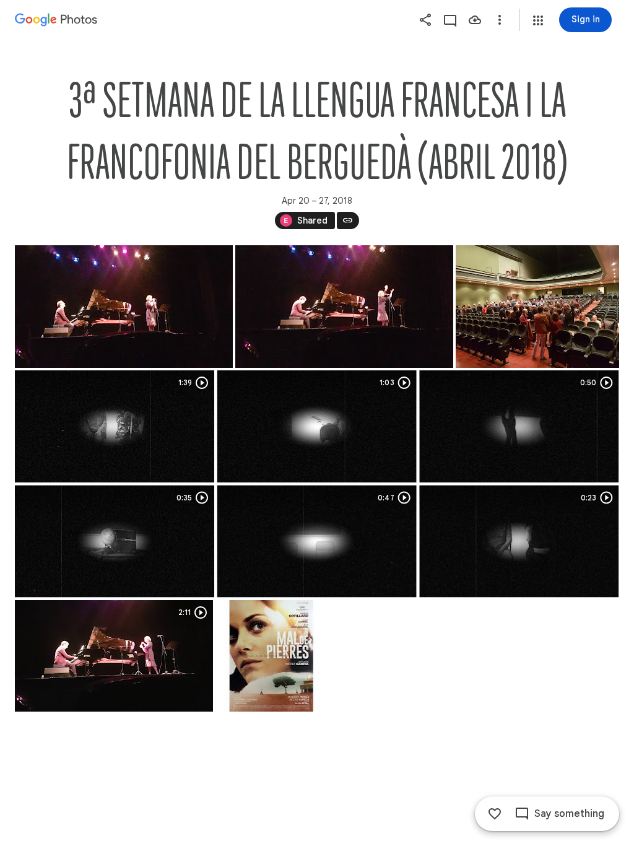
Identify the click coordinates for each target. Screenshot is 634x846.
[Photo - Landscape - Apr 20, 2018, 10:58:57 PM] (537, 306)
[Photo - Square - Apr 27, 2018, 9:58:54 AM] (271, 656)
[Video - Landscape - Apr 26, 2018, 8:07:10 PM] (114, 656)
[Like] (494, 813)
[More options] (499, 19)
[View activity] (450, 19)
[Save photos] (474, 19)
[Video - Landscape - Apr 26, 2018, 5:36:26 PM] (317, 542)
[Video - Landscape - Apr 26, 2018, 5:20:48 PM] (317, 426)
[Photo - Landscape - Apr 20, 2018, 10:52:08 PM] (124, 306)
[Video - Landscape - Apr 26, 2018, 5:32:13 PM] (114, 542)
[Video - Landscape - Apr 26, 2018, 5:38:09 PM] (519, 542)
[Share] (425, 19)
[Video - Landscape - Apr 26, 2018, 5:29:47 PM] (519, 426)
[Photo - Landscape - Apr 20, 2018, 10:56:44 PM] (344, 306)
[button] (538, 20)
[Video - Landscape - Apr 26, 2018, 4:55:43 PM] (114, 426)
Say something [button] (569, 814)
